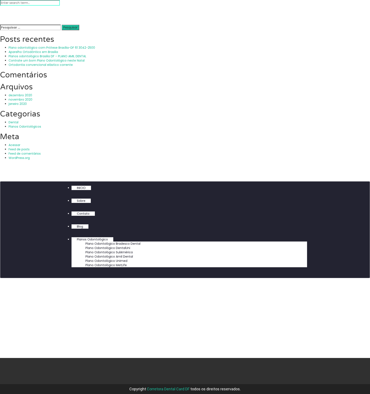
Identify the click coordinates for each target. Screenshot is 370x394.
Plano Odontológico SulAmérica (109, 252)
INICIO (81, 188)
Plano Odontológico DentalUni (107, 248)
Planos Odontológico (92, 239)
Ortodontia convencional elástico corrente (41, 65)
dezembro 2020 (20, 95)
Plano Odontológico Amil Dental (109, 256)
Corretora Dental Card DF (168, 389)
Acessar (14, 145)
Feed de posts (19, 149)
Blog (80, 226)
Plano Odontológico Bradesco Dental (112, 244)
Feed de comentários (25, 153)
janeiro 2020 (18, 104)
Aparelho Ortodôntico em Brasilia (33, 52)
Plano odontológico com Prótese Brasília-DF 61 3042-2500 (52, 47)
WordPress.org (19, 158)
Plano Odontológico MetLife (106, 265)
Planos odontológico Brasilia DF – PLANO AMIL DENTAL (47, 56)
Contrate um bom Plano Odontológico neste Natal (47, 60)
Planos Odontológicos (25, 126)
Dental (13, 122)
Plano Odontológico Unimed (106, 261)
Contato (83, 213)
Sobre (81, 201)
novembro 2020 (20, 99)
